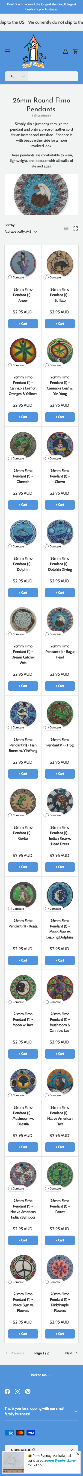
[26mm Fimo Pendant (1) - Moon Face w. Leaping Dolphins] (60, 895)
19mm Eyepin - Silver (60, 1460)
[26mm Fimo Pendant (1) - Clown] (60, 445)
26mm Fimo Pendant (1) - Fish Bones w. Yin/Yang (23, 745)
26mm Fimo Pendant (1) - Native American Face (60, 1115)
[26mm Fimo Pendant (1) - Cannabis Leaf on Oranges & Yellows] (23, 351)
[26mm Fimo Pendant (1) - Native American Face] (60, 1081)
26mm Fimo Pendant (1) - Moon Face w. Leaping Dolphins (60, 928)
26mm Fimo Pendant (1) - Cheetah (23, 476)
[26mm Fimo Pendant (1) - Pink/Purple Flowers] (60, 1268)
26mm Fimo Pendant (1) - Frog (60, 742)
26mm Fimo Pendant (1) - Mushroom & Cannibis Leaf (60, 1022)
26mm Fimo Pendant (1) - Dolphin (23, 564)
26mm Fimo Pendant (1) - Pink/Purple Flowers (60, 1302)
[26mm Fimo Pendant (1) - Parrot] (60, 1175)
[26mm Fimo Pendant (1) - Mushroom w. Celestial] (23, 1081)
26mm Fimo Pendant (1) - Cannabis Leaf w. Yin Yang (60, 385)
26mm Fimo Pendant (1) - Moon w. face (23, 1019)
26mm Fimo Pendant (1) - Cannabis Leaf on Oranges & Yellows (23, 385)
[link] (17, 1353)
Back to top (39, 1375)
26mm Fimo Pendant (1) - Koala (23, 923)
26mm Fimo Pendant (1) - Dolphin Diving (60, 564)
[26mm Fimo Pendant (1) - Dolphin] (23, 532)
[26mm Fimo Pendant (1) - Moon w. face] (23, 988)
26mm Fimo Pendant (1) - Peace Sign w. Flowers (23, 1302)
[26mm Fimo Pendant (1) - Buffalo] (60, 263)
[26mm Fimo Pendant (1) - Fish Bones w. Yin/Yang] (23, 714)
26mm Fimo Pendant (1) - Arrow (23, 295)
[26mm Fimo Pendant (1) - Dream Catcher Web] (23, 620)
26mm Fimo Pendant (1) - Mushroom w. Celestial (23, 1115)
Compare (18, 277)
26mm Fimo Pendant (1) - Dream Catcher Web (23, 654)
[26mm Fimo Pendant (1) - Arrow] (23, 263)
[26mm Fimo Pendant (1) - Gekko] (23, 801)
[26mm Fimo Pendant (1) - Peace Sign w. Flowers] (23, 1268)
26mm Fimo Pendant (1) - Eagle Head (59, 651)
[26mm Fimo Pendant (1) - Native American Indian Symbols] (23, 1175)
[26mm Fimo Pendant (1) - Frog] (60, 714)
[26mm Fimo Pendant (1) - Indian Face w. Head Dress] (60, 801)
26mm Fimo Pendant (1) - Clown (60, 476)
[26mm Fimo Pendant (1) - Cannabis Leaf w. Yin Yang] (60, 351)
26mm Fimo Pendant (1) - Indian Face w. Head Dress (60, 835)
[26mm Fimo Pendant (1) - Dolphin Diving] (60, 532)
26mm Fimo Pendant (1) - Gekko (23, 833)
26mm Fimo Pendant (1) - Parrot (60, 1206)
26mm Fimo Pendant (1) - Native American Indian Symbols (23, 1208)
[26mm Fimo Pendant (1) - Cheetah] (23, 445)
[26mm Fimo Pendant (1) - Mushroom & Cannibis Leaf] (60, 988)
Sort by (10, 225)
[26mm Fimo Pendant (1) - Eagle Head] (60, 620)
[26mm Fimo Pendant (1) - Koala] (23, 895)
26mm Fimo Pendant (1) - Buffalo (60, 295)
